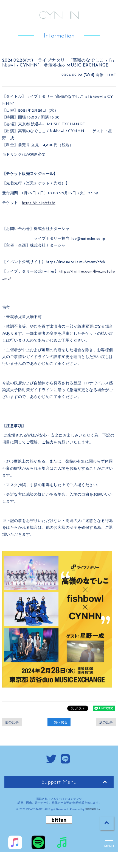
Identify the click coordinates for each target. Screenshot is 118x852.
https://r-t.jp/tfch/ (38, 203)
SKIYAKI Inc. (93, 809)
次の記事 (106, 722)
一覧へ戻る (59, 722)
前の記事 (12, 722)
